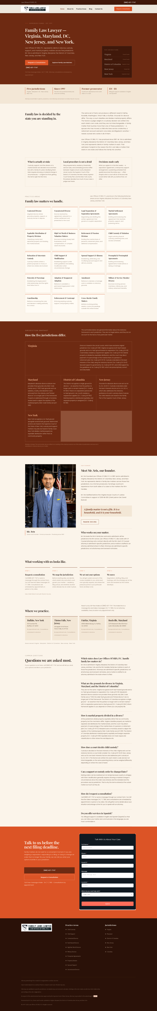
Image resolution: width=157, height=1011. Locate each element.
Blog (90, 9)
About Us (70, 9)
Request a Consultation (36, 63)
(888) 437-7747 (130, 2)
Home (62, 9)
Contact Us (98, 9)
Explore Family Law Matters (62, 63)
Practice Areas (81, 9)
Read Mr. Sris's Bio (89, 522)
